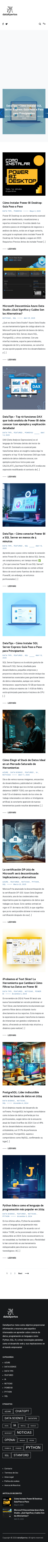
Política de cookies (11, 1481)
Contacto (8, 1469)
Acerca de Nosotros (12, 1485)
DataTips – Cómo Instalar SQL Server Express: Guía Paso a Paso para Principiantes (24, 110)
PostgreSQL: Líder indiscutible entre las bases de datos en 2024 (22, 1094)
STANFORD (21, 1455)
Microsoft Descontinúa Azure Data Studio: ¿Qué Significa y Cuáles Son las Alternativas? (23, 310)
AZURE (5, 772)
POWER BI (18, 211)
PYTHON (35, 882)
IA (37, 772)
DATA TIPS (8, 116)
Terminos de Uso (11, 1473)
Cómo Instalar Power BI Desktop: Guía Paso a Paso (22, 205)
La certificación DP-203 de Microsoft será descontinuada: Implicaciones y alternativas (21, 874)
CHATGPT (22, 1411)
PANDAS (22, 1440)
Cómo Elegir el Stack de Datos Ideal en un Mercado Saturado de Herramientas (24, 764)
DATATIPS (32, 1418)
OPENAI (10, 1440)
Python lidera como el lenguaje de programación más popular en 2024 (23, 1207)
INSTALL (23, 1426)
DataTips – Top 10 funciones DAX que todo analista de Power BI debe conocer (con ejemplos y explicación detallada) (24, 422)
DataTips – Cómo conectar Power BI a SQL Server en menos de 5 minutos (24, 538)
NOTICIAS (7, 318)
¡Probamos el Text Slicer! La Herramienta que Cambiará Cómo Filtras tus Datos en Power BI (22, 983)
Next (20, 1273)
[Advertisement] (24, 63)
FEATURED (19, 116)
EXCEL (7, 1426)
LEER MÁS (12, 249)
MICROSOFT (8, 1433)
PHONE (31, 1440)
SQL (28, 116)
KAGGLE (33, 1426)
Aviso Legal (9, 1477)
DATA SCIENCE (16, 772)
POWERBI (18, 1448)
